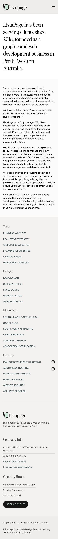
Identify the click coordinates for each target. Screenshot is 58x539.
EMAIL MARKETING (13, 334)
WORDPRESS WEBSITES (16, 245)
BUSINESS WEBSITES (14, 233)
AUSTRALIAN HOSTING (16, 367)
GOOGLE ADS (10, 323)
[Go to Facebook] (53, 369)
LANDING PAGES (12, 256)
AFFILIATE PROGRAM (14, 391)
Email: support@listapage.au (18, 467)
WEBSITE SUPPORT (13, 379)
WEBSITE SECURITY (14, 385)
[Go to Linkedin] (53, 362)
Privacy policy (10, 529)
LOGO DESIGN (11, 278)
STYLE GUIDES (11, 289)
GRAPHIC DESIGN (13, 301)
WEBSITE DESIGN (12, 295)
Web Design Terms (29, 529)
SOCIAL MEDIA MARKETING (18, 328)
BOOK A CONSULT (16, 504)
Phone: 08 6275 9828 (14, 461)
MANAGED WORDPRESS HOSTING (22, 362)
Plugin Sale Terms (21, 532)
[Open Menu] (53, 7)
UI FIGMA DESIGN (12, 284)
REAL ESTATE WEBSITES (16, 239)
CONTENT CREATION (14, 340)
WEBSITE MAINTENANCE (16, 373)
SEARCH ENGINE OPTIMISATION (21, 317)
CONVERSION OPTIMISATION (19, 346)
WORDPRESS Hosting (16, 262)
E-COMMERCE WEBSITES (16, 250)
